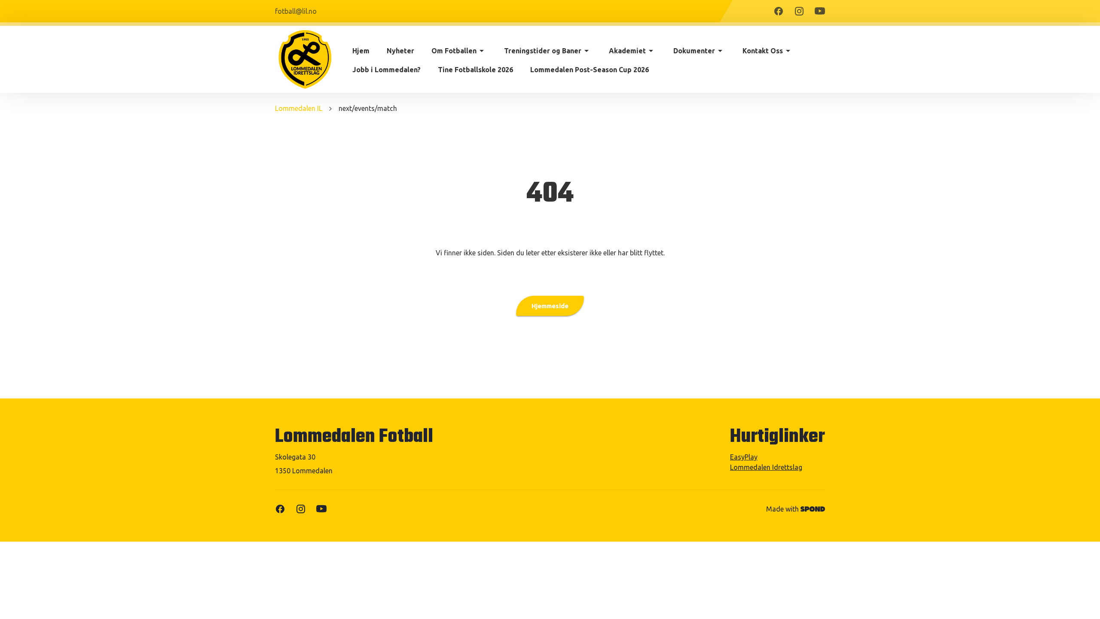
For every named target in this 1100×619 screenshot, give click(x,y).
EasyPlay (744, 457)
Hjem (361, 51)
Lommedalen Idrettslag (766, 467)
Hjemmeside (550, 306)
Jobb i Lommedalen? (386, 70)
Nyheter (400, 51)
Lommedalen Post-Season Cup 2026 (589, 70)
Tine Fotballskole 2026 (475, 70)
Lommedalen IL (298, 108)
